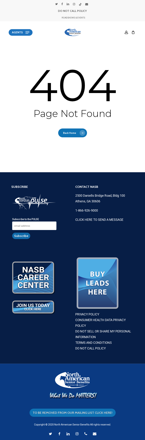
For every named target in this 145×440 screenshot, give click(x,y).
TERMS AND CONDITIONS (93, 342)
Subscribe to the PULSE (25, 219)
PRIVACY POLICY (87, 314)
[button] (21, 32)
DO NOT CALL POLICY (72, 11)
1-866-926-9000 (86, 210)
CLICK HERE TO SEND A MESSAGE (99, 220)
